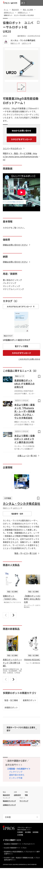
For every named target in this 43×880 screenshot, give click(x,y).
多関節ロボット (11, 707)
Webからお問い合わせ (21, 130)
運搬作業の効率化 (16, 774)
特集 (26, 795)
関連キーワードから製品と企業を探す (21, 729)
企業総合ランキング (9, 805)
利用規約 (20, 832)
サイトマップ (24, 801)
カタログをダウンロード (21, 139)
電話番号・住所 (17, 513)
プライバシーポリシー (24, 827)
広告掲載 (20, 835)
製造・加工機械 (11, 700)
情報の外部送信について (23, 829)
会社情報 (28, 832)
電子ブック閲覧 (21, 346)
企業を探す (17, 795)
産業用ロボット (29, 700)
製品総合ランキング (9, 801)
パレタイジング (15, 771)
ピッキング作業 (15, 777)
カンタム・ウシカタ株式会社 (23, 40)
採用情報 (35, 832)
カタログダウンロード (21, 352)
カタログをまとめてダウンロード (19, 306)
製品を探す (6, 795)
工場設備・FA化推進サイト (18, 768)
